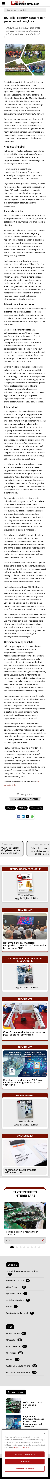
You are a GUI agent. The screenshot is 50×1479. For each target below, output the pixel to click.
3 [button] (20, 1247)
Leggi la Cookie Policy (22, 1447)
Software (14, 1353)
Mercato (10, 808)
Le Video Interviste (17, 1300)
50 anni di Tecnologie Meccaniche (22, 1272)
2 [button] (16, 1247)
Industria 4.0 (16, 1333)
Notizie (23, 10)
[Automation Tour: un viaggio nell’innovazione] (25, 1153)
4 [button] (24, 1247)
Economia (12, 10)
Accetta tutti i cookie (25, 1454)
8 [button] (39, 1247)
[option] (25, 1223)
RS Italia (23, 808)
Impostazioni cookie (24, 1468)
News (9, 1240)
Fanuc (11, 1306)
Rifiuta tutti (24, 1461)
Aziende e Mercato (17, 1280)
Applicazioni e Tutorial (19, 1313)
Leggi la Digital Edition (26, 898)
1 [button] (12, 1247)
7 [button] (35, 1247)
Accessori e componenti (21, 1372)
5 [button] (28, 1247)
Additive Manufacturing (21, 1366)
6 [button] (31, 1247)
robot (13, 1359)
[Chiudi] (44, 1433)
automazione (16, 1346)
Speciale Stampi (16, 1293)
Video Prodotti (15, 1287)
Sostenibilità (37, 808)
